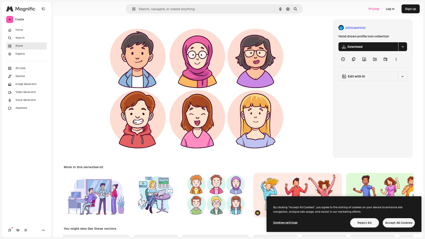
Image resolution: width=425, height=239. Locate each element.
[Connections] (9, 230)
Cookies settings (285, 222)
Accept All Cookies (398, 223)
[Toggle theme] (25, 230)
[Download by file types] (402, 46)
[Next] (413, 195)
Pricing (374, 9)
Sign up (410, 9)
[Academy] (17, 230)
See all (98, 167)
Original (121, 28)
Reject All (364, 223)
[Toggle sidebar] (43, 8)
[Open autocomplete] (132, 9)
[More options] (396, 59)
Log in (390, 9)
